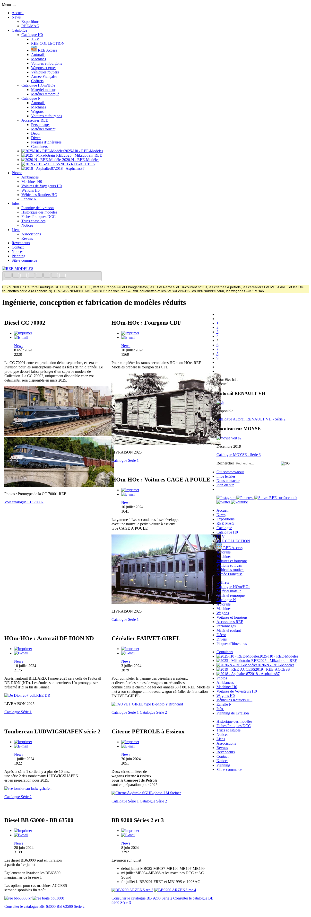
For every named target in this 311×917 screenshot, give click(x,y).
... (217, 362)
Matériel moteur (43, 90)
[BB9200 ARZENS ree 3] (132, 890)
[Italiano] (31, 276)
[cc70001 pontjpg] (59, 485)
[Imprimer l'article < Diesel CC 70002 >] (23, 333)
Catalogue (19, 30)
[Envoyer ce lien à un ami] (21, 337)
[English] (16, 276)
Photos (17, 173)
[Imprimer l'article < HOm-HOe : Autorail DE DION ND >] (23, 649)
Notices (27, 225)
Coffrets (37, 81)
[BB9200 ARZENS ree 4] (175, 890)
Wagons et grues (43, 68)
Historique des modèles (39, 212)
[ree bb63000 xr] (18, 898)
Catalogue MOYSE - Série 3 (238, 455)
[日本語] (62, 276)
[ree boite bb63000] (48, 898)
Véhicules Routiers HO (39, 195)
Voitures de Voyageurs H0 (41, 186)
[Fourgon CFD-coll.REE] (166, 444)
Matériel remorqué (45, 94)
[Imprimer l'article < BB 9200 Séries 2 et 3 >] (130, 830)
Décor (36, 133)
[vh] (220, 403)
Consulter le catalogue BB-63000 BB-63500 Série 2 (44, 906)
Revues (27, 238)
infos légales (225, 476)
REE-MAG (30, 26)
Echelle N (29, 199)
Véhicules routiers (45, 72)
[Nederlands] (55, 276)
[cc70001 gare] (59, 435)
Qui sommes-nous (230, 472)
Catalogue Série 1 (125, 460)
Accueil (18, 13)
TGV (35, 39)
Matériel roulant (43, 129)
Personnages (40, 125)
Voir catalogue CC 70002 (23, 502)
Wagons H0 (30, 190)
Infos (15, 203)
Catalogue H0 (32, 35)
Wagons (37, 111)
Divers (36, 138)
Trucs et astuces (33, 221)
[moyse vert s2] (229, 438)
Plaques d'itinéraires (46, 142)
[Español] (39, 276)
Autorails (38, 55)
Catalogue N (31, 98)
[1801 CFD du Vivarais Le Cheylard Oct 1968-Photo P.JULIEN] (166, 603)
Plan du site (225, 485)
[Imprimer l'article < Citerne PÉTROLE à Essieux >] (130, 742)
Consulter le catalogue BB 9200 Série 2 (142, 898)
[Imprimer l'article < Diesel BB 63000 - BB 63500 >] (23, 830)
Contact (18, 247)
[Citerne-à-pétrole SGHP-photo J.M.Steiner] (146, 793)
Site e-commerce (24, 260)
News (16, 17)
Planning (18, 256)
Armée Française (44, 76)
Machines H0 (31, 181)
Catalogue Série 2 (153, 712)
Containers (39, 146)
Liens (16, 230)
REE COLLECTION (48, 43)
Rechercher (225, 463)
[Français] (8, 276)
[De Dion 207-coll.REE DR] (27, 695)
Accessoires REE (34, 120)
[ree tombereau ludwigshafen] (28, 788)
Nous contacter (228, 481)
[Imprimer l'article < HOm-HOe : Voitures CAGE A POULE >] (130, 490)
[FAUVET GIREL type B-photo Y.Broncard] (147, 704)
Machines (38, 59)
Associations (31, 234)
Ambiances (30, 177)
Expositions (30, 21)
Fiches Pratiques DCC (38, 216)
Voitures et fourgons (46, 63)
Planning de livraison (37, 208)
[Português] (47, 276)
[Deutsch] (24, 276)
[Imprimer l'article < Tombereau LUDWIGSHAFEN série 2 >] (23, 742)
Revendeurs (21, 243)
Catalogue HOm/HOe (38, 85)
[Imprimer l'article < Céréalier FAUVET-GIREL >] (130, 649)
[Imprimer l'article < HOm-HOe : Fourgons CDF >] (130, 333)
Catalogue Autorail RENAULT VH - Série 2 (250, 419)
